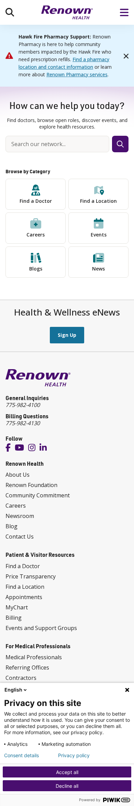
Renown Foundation (31, 485)
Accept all (67, 772)
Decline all (67, 786)
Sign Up (67, 335)
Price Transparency (30, 576)
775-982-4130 (22, 423)
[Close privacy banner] (127, 690)
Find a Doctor (36, 201)
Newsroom (19, 516)
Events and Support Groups (41, 628)
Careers (35, 234)
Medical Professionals (33, 657)
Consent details (21, 755)
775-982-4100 (22, 405)
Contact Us (19, 536)
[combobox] (57, 144)
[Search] (9, 12)
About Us (17, 474)
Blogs (35, 268)
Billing (13, 617)
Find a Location (98, 201)
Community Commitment (37, 495)
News (98, 268)
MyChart (16, 607)
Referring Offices (27, 667)
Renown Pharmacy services (77, 74)
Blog (11, 526)
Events (99, 234)
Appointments (23, 597)
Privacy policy (74, 755)
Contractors (20, 678)
